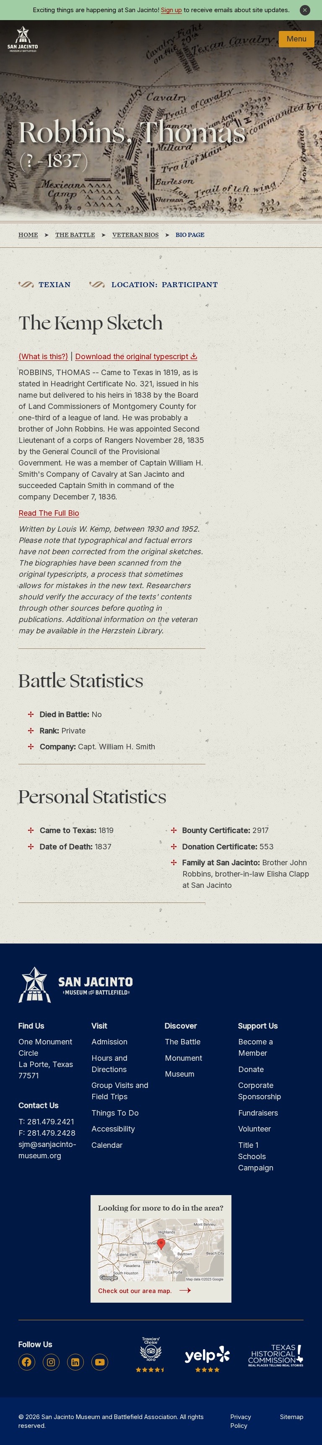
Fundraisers (258, 1112)
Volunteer (254, 1128)
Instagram (51, 1362)
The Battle (182, 1041)
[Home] (23, 39)
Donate (251, 1069)
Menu (296, 38)
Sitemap (292, 1416)
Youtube (100, 1362)
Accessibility (113, 1128)
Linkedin (75, 1362)
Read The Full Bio (48, 513)
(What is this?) (43, 356)
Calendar (106, 1145)
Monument (183, 1058)
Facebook (26, 1362)
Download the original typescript (131, 356)
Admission (109, 1041)
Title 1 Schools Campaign (255, 1156)
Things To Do (115, 1112)
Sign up (171, 10)
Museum (180, 1074)
